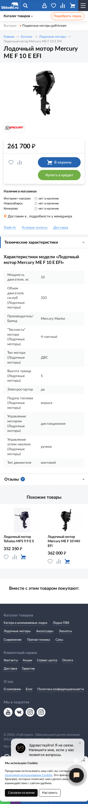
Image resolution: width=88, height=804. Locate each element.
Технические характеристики (31, 242)
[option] (44, 93)
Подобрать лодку (68, 16)
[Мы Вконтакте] (19, 712)
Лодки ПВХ (61, 623)
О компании (12, 689)
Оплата (67, 660)
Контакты (11, 660)
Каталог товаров (17, 16)
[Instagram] (30, 712)
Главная (9, 36)
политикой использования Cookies (28, 775)
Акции (27, 660)
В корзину (63, 162)
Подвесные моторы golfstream (44, 25)
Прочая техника (38, 639)
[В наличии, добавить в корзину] (23, 557)
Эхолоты (65, 631)
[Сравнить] (19, 162)
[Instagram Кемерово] (41, 712)
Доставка (10, 668)
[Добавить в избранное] (11, 162)
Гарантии (28, 668)
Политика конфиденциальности (60, 689)
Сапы (59, 639)
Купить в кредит (59, 175)
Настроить (49, 792)
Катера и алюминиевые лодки (25, 623)
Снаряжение (13, 639)
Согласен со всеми (21, 792)
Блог (29, 689)
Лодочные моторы (52, 36)
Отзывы (13, 479)
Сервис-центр (47, 660)
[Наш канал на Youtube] (8, 712)
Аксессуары (44, 631)
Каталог (27, 36)
